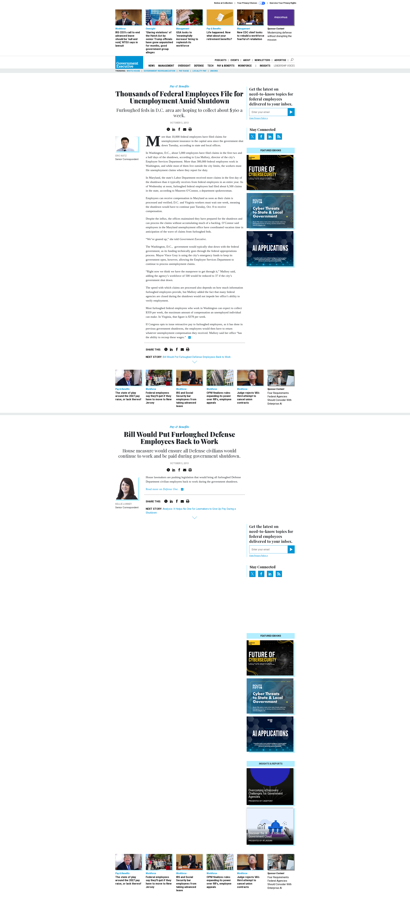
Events (235, 60)
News (151, 65)
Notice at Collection (223, 3)
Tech (210, 65)
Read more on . (162, 489)
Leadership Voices (284, 65)
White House (133, 71)
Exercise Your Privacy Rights (283, 3)
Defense (199, 65)
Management (166, 65)
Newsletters (262, 60)
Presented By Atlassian (260, 841)
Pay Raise (184, 71)
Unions (214, 71)
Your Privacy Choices (247, 3)
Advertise (280, 60)
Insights (265, 65)
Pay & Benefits (225, 65)
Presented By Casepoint (261, 801)
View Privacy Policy (258, 118)
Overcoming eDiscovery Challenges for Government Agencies (266, 793)
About (246, 60)
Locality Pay (199, 71)
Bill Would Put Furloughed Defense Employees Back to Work (197, 356)
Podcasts (220, 60)
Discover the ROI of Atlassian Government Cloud (267, 834)
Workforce (245, 65)
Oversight (184, 65)
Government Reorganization (159, 71)
